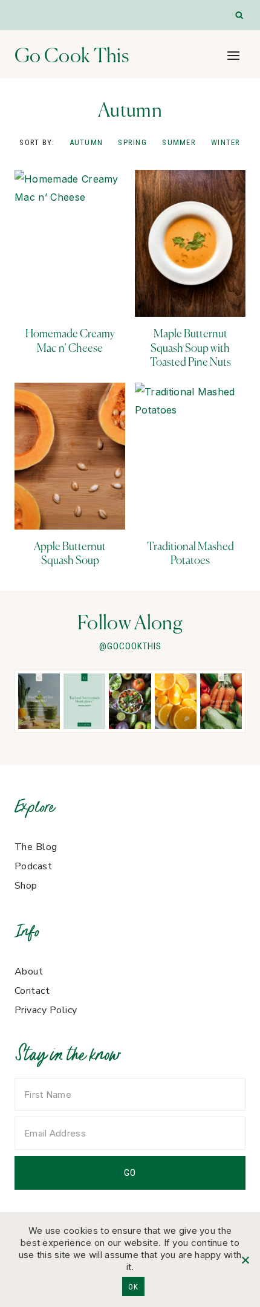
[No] (245, 1260)
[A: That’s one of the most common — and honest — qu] (39, 701)
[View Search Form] (240, 15)
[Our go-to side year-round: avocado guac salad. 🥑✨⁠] (130, 701)
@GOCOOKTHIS (130, 646)
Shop (26, 885)
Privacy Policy (46, 1010)
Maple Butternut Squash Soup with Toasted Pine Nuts (190, 347)
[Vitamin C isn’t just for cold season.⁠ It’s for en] (176, 701)
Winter (226, 142)
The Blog (36, 847)
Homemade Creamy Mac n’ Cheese (70, 340)
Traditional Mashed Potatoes (190, 553)
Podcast (33, 866)
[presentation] (70, 243)
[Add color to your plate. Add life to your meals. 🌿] (221, 701)
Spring (132, 142)
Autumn (86, 142)
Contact (32, 990)
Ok (133, 1286)
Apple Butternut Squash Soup (70, 553)
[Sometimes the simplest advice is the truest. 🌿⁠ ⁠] (84, 701)
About (29, 971)
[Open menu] (233, 55)
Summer (179, 142)
